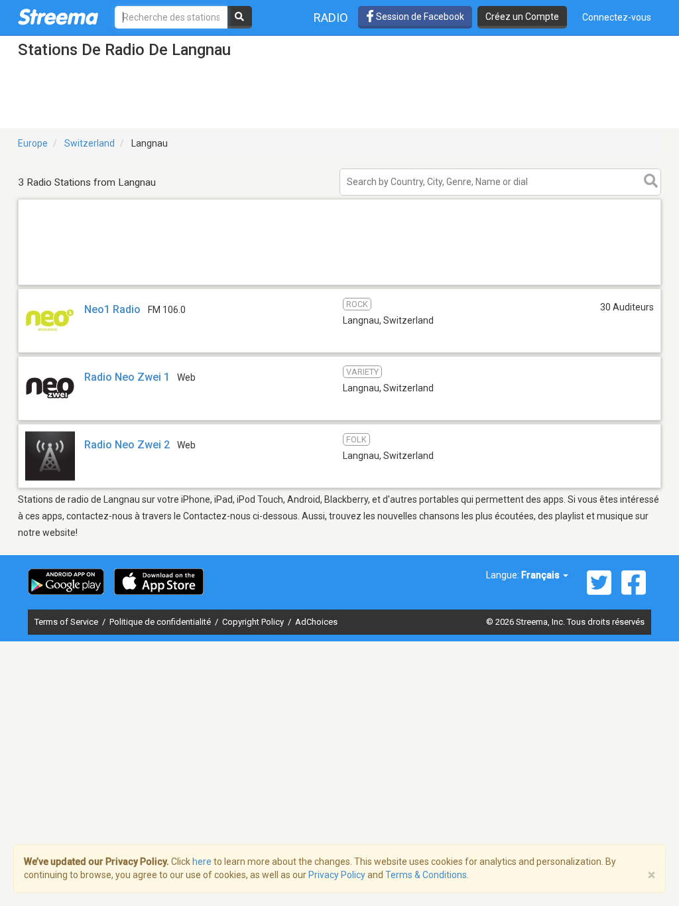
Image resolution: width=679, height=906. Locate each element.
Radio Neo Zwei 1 (127, 377)
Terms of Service (67, 622)
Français (541, 575)
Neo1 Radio (112, 309)
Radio (331, 18)
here (202, 861)
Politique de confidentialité (161, 622)
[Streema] (58, 17)
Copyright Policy (254, 622)
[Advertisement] (339, 284)
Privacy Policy (336, 875)
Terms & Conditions (426, 875)
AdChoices (316, 622)
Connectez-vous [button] (616, 17)
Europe (33, 143)
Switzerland (89, 143)
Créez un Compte (522, 16)
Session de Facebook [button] (419, 16)
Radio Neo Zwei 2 (127, 444)
